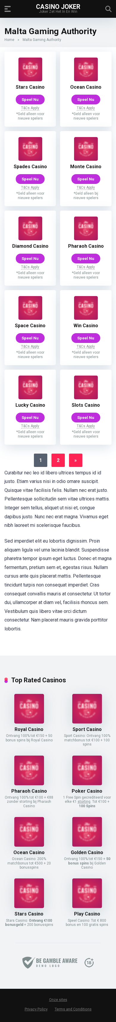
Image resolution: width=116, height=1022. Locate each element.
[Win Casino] (86, 318)
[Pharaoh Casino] (86, 238)
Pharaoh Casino (86, 246)
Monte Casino (85, 166)
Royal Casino (29, 729)
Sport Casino (87, 729)
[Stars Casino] (30, 79)
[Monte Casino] (86, 159)
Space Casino (30, 325)
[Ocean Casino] (86, 79)
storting (84, 802)
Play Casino (87, 914)
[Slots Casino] (86, 397)
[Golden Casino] (87, 845)
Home (9, 40)
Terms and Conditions (73, 1009)
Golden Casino (87, 852)
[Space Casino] (30, 318)
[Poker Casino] (87, 783)
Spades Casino (30, 166)
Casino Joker (58, 6)
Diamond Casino (30, 246)
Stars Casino (30, 87)
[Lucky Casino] (30, 397)
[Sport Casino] (87, 722)
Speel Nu (30, 99)
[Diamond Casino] (30, 238)
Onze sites (58, 1000)
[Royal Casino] (29, 722)
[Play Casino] (87, 906)
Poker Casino (87, 791)
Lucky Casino (30, 405)
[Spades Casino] (30, 159)
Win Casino (85, 325)
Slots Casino (86, 405)
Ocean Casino (85, 87)
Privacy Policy (36, 1009)
